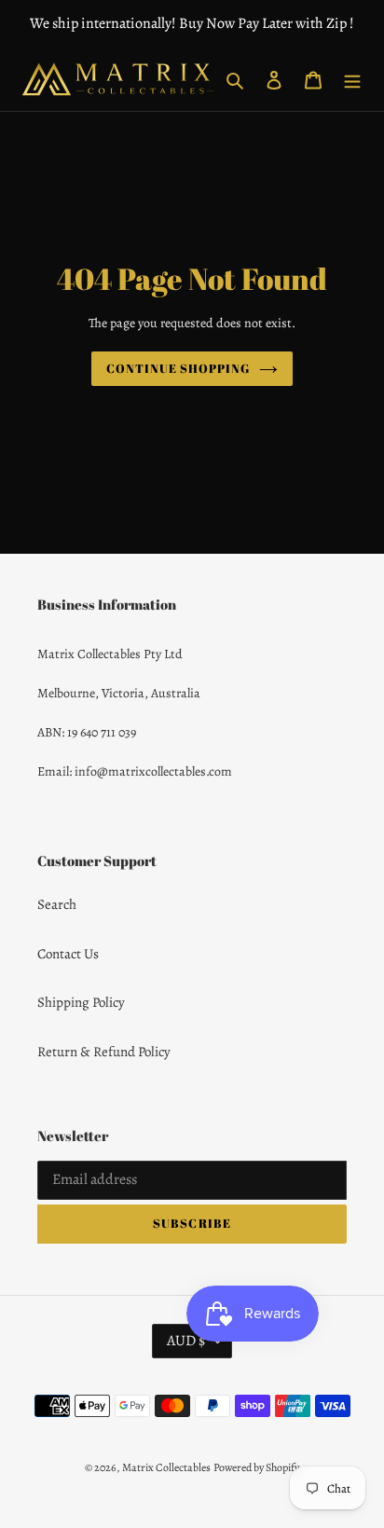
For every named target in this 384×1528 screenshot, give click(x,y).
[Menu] (352, 80)
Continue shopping (178, 368)
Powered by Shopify (256, 1467)
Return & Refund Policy (104, 1051)
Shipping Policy (81, 1002)
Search (56, 904)
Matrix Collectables (166, 1467)
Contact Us (68, 953)
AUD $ (186, 1340)
